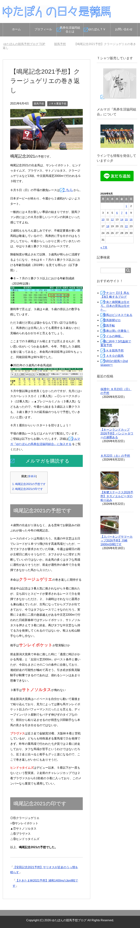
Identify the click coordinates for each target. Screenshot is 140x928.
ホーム (16, 29)
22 (126, 226)
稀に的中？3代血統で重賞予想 (115, 343)
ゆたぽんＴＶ (97, 29)
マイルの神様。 (113, 336)
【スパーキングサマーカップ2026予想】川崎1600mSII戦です (116, 540)
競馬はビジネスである (117, 315)
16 (131, 219)
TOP (26, 44)
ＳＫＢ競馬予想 (113, 350)
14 (121, 219)
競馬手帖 (109, 325)
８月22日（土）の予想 (115, 455)
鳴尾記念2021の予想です (29, 484)
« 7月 (103, 247)
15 (126, 219)
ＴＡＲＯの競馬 (113, 355)
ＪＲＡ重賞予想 (57, 103)
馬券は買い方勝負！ (116, 330)
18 (107, 226)
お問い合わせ (124, 29)
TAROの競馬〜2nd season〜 (114, 363)
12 (112, 219)
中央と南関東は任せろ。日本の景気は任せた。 (115, 305)
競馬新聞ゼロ (112, 320)
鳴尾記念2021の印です (27, 488)
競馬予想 (39, 103)
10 (103, 219)
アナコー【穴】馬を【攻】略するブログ (114, 294)
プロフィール (43, 29)
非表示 (32, 476)
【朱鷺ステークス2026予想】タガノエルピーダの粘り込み (116, 496)
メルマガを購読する (47, 460)
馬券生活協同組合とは (70, 29)
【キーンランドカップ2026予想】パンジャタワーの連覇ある (116, 433)
